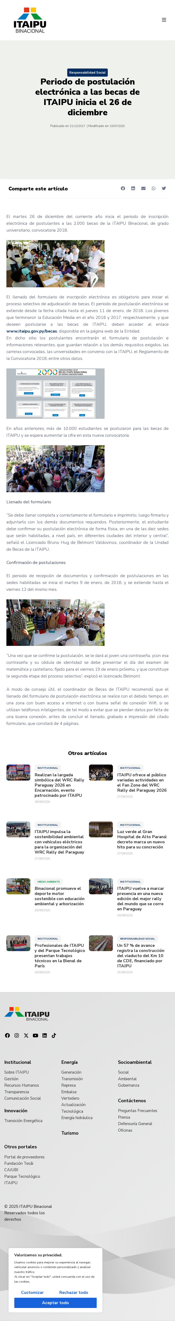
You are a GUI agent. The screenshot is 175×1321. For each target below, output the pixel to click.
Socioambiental (135, 1062)
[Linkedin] (45, 1036)
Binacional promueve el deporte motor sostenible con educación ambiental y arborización (60, 896)
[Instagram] (17, 1036)
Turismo (70, 1133)
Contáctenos (132, 1101)
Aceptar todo (55, 1303)
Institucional (48, 768)
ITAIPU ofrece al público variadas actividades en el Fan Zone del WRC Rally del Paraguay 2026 (142, 782)
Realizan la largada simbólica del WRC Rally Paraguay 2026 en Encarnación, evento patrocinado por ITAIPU (59, 785)
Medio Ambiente (49, 881)
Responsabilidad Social (87, 72)
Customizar (32, 1292)
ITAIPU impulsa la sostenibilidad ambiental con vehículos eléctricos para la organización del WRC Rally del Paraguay (59, 842)
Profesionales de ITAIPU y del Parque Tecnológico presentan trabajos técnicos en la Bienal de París (60, 956)
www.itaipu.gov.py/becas (31, 331)
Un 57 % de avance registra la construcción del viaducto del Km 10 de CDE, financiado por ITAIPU (140, 956)
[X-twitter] (26, 1036)
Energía (69, 1062)
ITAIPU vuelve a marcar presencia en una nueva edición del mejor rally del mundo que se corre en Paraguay (140, 899)
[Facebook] (7, 1036)
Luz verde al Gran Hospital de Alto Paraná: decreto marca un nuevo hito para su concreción (142, 839)
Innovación (15, 1111)
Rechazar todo (73, 1292)
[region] (55, 1280)
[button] (164, 20)
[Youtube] (35, 1036)
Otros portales (20, 1147)
